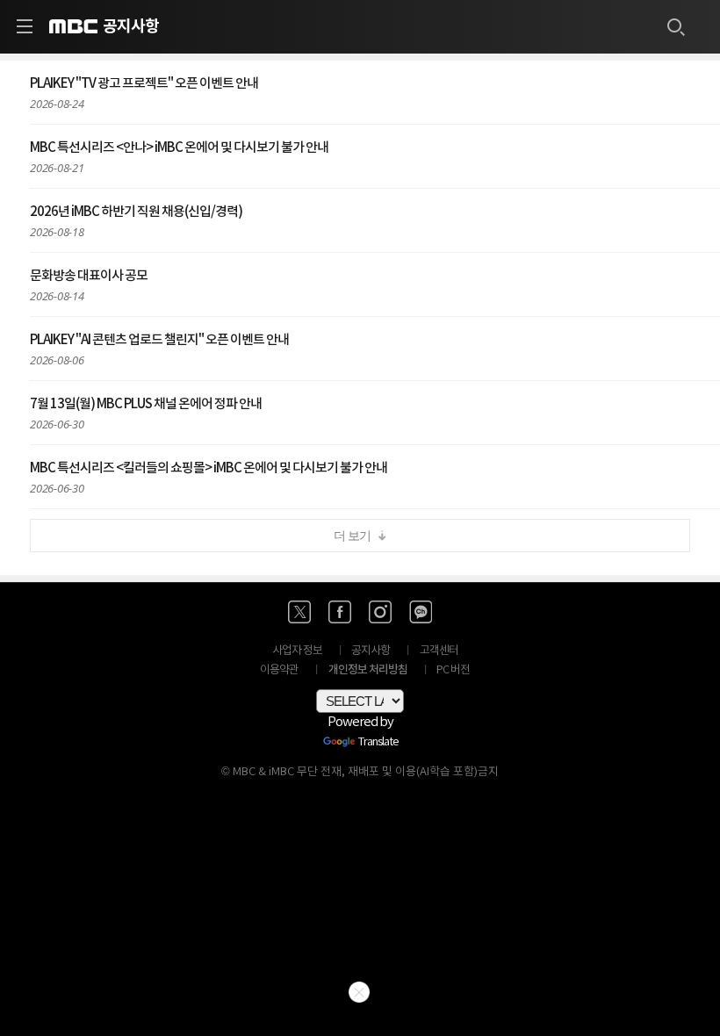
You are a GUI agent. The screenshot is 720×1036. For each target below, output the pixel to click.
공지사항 (131, 26)
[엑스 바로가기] (299, 612)
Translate (378, 743)
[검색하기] (675, 26)
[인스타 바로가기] (380, 612)
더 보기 (352, 536)
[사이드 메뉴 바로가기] (24, 26)
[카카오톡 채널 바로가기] (420, 612)
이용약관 (279, 670)
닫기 (359, 992)
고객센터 (439, 651)
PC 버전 (453, 670)
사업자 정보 (297, 651)
